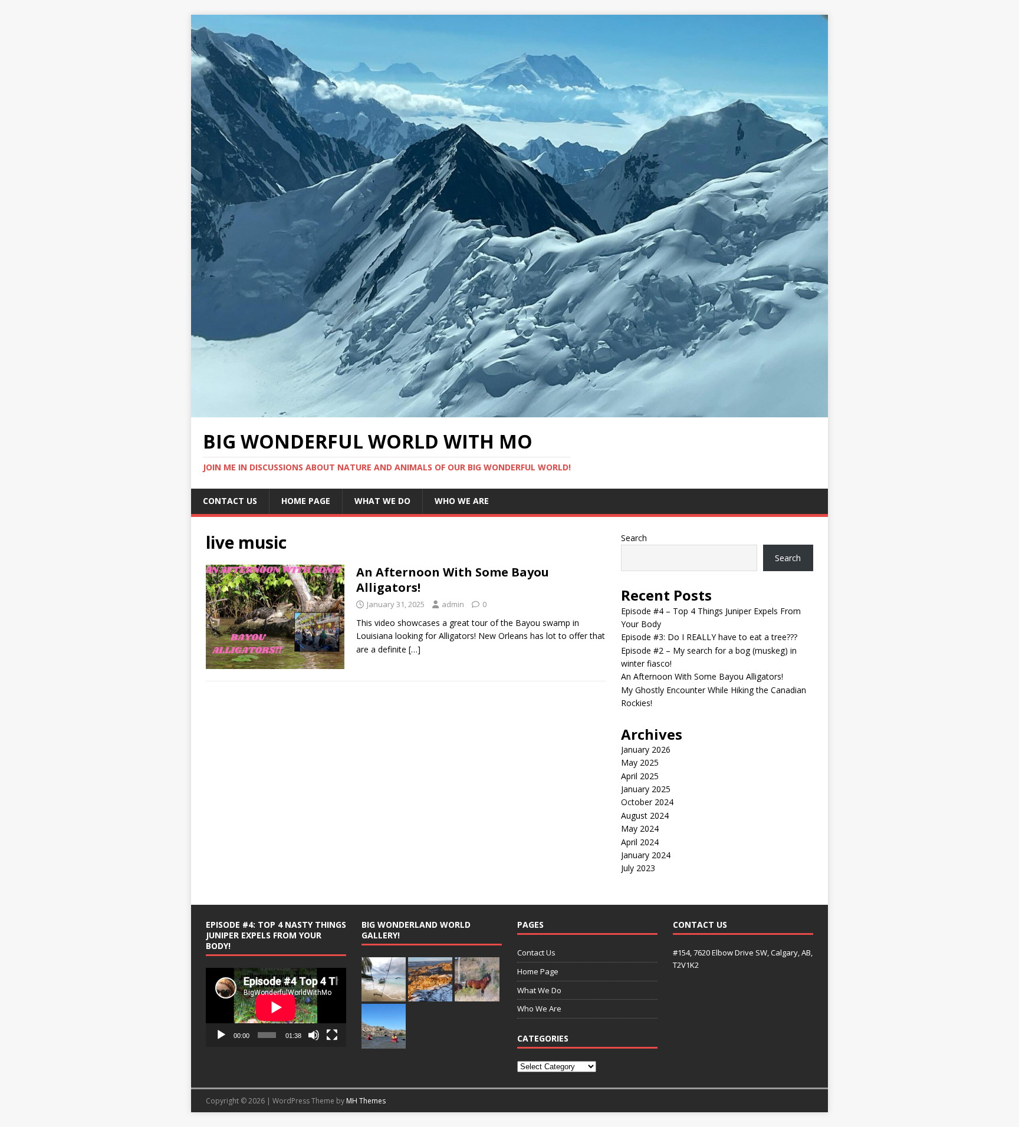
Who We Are (462, 500)
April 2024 (640, 842)
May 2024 (640, 828)
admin (453, 604)
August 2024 (645, 815)
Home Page (305, 500)
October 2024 (647, 802)
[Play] (221, 1035)
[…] (414, 649)
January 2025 (645, 789)
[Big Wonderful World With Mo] (509, 410)
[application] (276, 1007)
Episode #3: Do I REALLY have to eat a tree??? (709, 636)
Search (634, 537)
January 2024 (645, 855)
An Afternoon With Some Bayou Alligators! (452, 579)
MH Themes (366, 1101)
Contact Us (230, 500)
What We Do (382, 500)
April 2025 (640, 776)
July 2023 (638, 868)
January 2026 (645, 749)
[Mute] (314, 1035)
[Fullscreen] (332, 1035)
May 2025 (640, 762)
